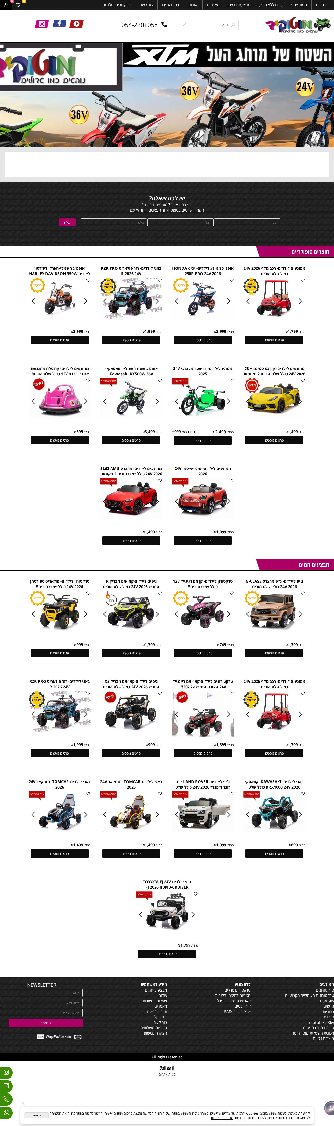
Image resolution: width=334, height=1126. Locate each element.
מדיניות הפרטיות (222, 1117)
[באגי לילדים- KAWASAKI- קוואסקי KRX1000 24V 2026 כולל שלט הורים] (275, 831)
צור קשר (146, 5)
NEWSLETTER (41, 985)
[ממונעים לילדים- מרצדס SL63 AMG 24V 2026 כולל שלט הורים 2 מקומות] (131, 518)
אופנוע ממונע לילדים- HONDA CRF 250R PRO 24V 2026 (203, 271)
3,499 (150, 431)
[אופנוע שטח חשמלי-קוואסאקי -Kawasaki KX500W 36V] (131, 417)
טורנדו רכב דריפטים (318, 1027)
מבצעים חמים (239, 5)
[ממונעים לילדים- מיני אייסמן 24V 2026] (203, 518)
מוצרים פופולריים (310, 251)
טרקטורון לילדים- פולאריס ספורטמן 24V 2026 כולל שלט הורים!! (59, 584)
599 (80, 431)
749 (223, 644)
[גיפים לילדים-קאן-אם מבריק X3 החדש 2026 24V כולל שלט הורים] (131, 730)
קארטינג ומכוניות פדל (234, 1000)
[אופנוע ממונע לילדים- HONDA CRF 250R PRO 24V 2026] (203, 317)
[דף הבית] (298, 25)
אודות (193, 5)
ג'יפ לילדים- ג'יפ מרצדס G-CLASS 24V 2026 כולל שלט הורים (274, 584)
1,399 (293, 644)
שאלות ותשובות (155, 1000)
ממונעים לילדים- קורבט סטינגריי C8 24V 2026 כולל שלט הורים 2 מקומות (274, 371)
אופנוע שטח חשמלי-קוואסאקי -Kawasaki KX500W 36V (131, 371)
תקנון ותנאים (157, 1011)
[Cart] (6, 5)
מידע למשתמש (154, 984)
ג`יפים (328, 1006)
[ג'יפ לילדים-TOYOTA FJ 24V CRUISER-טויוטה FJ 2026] (167, 931)
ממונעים (300, 5)
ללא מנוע (242, 984)
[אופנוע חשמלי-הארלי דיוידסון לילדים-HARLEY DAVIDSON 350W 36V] (60, 317)
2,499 (220, 432)
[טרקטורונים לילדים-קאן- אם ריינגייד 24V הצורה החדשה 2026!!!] (203, 737)
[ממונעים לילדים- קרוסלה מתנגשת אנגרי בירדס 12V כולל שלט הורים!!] (60, 417)
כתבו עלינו (170, 5)
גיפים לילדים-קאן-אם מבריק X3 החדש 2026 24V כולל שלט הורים (131, 684)
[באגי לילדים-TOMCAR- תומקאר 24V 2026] (131, 831)
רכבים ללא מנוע (272, 5)
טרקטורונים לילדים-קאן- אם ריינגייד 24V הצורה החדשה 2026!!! (203, 684)
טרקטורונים (325, 990)
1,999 (150, 331)
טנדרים (328, 1017)
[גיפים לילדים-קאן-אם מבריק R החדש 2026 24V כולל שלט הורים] (131, 630)
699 (294, 844)
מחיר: (301, 331)
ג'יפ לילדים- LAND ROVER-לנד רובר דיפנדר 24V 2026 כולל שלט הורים (202, 787)
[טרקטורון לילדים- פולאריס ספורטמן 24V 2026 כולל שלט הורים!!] (60, 630)
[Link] (6, 1114)
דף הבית (323, 5)
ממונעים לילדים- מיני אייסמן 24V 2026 (203, 471)
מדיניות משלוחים (153, 1027)
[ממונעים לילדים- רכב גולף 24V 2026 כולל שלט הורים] (275, 317)
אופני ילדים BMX (237, 1011)
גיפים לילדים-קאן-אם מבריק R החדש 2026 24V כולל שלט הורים (131, 584)
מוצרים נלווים (323, 1038)
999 (177, 431)
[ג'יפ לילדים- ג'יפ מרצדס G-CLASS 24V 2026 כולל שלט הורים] (275, 630)
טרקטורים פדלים (238, 990)
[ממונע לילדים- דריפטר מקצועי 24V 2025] (203, 417)
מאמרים (213, 5)
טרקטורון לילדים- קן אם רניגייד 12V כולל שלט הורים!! (203, 584)
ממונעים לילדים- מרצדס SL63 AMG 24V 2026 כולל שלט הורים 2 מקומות (131, 471)
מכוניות (328, 1011)
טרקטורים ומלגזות (116, 5)
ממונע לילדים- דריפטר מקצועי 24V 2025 (202, 371)
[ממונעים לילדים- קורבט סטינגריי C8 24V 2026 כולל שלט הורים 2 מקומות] (275, 417)
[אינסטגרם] (6, 1074)
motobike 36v (321, 1022)
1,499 (293, 431)
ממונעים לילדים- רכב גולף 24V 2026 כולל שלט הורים (274, 271)
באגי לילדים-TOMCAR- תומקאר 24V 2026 (131, 784)
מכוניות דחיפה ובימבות (233, 995)
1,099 (221, 532)
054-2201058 (140, 25)
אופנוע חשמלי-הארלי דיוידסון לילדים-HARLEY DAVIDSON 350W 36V (59, 274)
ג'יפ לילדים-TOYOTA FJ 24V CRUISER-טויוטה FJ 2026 (167, 884)
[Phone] (6, 1100)
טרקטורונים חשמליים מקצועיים (309, 995)
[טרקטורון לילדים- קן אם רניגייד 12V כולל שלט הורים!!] (203, 630)
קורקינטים (243, 1006)
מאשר (36, 1115)
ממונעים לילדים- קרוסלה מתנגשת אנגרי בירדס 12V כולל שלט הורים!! (59, 371)
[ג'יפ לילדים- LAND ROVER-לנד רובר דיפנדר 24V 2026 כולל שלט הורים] (203, 831)
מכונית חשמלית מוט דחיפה (313, 1033)
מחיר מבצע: (189, 431)
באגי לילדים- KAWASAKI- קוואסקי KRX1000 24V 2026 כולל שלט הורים (274, 787)
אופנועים (327, 1000)
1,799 (293, 331)
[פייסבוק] (6, 1087)
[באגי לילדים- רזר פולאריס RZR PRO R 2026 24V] (131, 317)
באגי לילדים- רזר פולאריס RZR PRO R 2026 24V (131, 271)
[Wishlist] (18, 5)
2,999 (221, 331)
